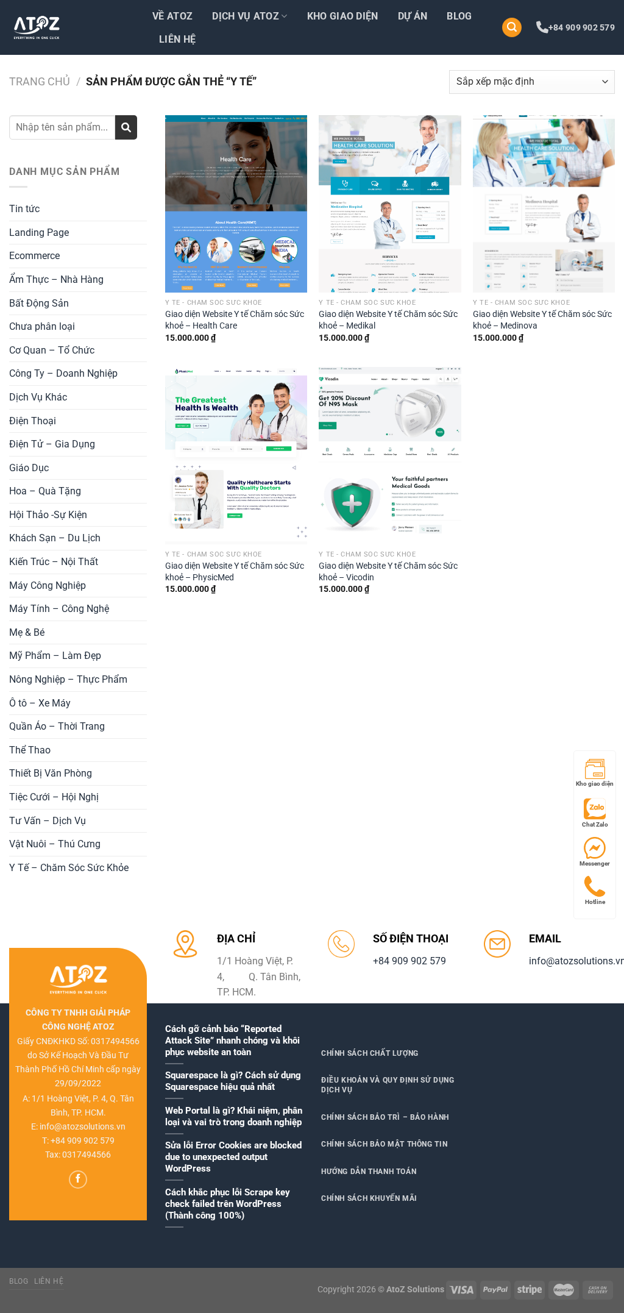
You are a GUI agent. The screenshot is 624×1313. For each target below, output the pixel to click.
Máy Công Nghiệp (47, 585)
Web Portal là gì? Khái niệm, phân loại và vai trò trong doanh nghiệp (233, 1116)
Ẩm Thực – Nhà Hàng (56, 279)
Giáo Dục (29, 468)
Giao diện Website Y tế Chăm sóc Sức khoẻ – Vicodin (388, 572)
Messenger (595, 863)
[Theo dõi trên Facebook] (78, 1179)
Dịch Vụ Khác (38, 397)
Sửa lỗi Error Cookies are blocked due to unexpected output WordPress (233, 1157)
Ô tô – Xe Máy (40, 703)
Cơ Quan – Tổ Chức (51, 350)
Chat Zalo (595, 824)
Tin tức (24, 209)
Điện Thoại (32, 421)
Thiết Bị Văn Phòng (50, 773)
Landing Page (39, 232)
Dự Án (413, 16)
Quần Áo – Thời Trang (57, 726)
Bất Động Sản (39, 303)
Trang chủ (39, 81)
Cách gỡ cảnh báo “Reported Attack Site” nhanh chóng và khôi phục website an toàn (232, 1040)
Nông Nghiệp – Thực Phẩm (68, 679)
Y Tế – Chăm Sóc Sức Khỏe (69, 868)
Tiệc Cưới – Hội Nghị (54, 797)
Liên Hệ (177, 39)
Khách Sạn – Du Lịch (55, 538)
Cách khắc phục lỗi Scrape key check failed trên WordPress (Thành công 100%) (227, 1204)
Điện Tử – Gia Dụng (52, 444)
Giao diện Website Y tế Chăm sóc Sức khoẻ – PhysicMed (234, 572)
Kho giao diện (595, 783)
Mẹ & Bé (26, 632)
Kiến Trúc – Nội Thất (53, 562)
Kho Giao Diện (342, 16)
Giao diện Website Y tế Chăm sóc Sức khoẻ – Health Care (234, 320)
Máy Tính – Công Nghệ (59, 608)
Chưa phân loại (42, 326)
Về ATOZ (172, 16)
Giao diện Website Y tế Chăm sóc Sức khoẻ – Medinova (542, 320)
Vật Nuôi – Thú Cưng (55, 844)
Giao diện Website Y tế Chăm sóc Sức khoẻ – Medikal (388, 320)
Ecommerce (34, 256)
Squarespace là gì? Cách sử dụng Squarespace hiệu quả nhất (233, 1081)
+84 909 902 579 (581, 27)
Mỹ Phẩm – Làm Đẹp (55, 655)
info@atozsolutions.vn (83, 1127)
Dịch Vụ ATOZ (245, 16)
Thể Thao (30, 750)
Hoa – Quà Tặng (45, 491)
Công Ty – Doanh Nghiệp (63, 373)
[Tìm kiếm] (512, 28)
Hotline (595, 901)
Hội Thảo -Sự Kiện (48, 515)
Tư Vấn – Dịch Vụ (47, 821)
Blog (459, 16)
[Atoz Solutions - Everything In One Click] (70, 27)
